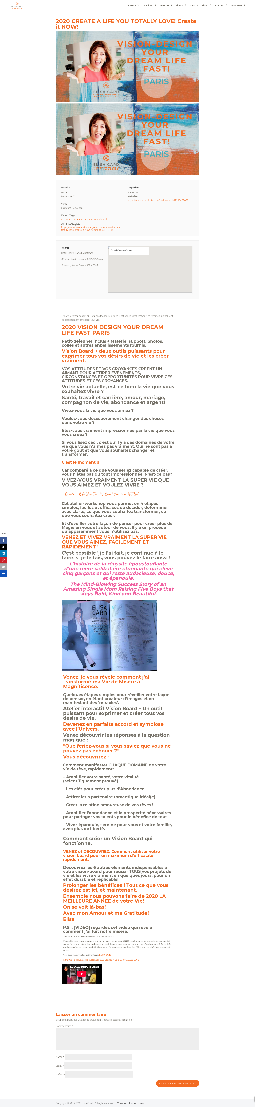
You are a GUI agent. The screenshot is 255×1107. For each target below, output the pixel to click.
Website (60, 1074)
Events (132, 5)
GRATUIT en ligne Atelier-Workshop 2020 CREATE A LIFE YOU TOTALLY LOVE (101, 959)
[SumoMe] (3, 573)
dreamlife (66, 219)
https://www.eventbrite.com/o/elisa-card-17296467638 (158, 200)
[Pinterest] (3, 560)
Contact (219, 5)
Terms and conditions (130, 1103)
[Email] (3, 566)
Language (236, 5)
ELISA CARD (105, 955)
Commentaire (64, 1026)
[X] (3, 547)
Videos (179, 5)
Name (60, 1056)
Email (60, 1065)
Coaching (148, 5)
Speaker (164, 5)
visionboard (100, 219)
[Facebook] (3, 540)
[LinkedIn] (3, 553)
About (205, 5)
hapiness (78, 219)
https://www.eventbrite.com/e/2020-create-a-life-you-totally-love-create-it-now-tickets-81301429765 (91, 228)
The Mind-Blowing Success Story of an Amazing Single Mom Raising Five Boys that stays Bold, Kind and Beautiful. (118, 589)
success (88, 219)
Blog (192, 5)
